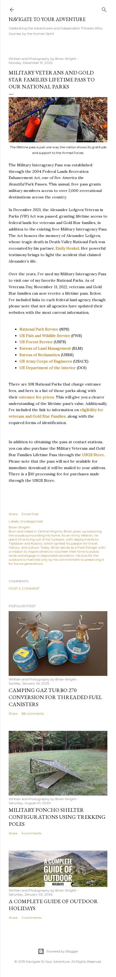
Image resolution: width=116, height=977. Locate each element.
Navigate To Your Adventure (47, 19)
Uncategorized (31, 521)
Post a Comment (24, 588)
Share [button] (13, 514)
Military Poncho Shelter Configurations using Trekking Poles (57, 816)
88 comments (33, 713)
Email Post (30, 514)
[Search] (104, 8)
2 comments (31, 918)
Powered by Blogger (62, 951)
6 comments (31, 833)
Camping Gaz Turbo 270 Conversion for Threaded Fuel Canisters (55, 697)
